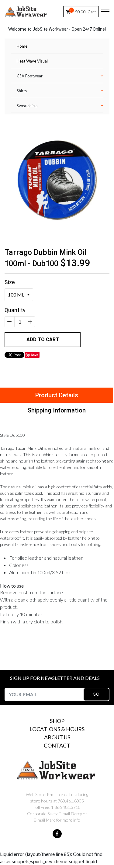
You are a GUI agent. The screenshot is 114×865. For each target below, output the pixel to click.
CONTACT (57, 745)
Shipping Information (57, 410)
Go (96, 694)
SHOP (57, 720)
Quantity (15, 310)
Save (34, 354)
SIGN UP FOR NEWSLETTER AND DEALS (55, 678)
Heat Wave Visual (32, 61)
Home (22, 46)
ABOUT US (57, 737)
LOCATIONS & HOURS (57, 729)
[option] (57, 179)
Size (10, 282)
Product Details (56, 395)
